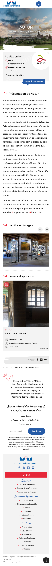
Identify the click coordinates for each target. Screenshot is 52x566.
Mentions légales (9, 557)
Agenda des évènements (27, 488)
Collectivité (34, 420)
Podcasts (27, 518)
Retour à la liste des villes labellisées (22, 368)
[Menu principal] (46, 4)
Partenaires (27, 534)
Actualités (27, 541)
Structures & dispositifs (27, 504)
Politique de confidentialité (26, 557)
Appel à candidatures (27, 492)
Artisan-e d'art (18, 420)
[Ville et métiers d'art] (11, 4)
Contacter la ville (13, 75)
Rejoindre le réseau (27, 538)
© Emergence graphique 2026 (12, 562)
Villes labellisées (26, 21)
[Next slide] (47, 229)
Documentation (27, 500)
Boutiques (27, 511)
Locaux (27, 507)
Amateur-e (26, 424)
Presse (27, 549)
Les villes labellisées (27, 484)
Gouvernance (27, 531)
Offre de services (27, 545)
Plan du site (7, 559)
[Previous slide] (40, 229)
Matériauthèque (27, 515)
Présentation (27, 527)
